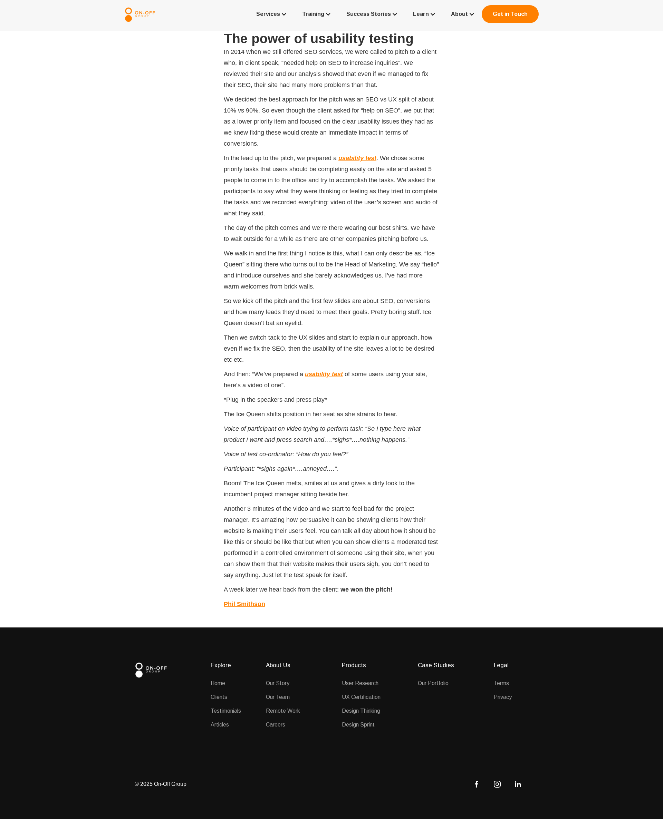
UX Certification (361, 697)
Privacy (503, 697)
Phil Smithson (244, 604)
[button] (271, 14)
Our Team (278, 697)
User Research (360, 683)
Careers (275, 725)
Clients (219, 697)
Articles (220, 725)
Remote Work (283, 711)
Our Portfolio (433, 683)
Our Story (277, 683)
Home (218, 683)
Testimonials (226, 711)
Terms (501, 683)
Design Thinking (361, 711)
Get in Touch (510, 14)
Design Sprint (358, 725)
